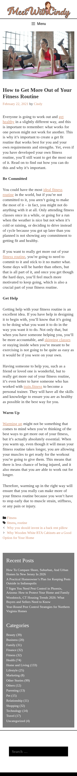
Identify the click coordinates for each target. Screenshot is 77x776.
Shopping (12, 706)
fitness (11, 523)
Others (10, 685)
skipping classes (58, 339)
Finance (11, 650)
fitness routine (14, 256)
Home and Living (17, 665)
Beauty (10, 635)
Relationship (14, 700)
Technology (13, 711)
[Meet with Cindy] (38, 9)
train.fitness (33, 386)
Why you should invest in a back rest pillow (37, 528)
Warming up (12, 423)
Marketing (13, 675)
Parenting (12, 690)
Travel (10, 716)
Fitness (11, 518)
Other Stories (14, 680)
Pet (8, 695)
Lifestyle (12, 670)
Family (10, 645)
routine (22, 523)
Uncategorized (15, 721)
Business (12, 640)
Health (10, 660)
